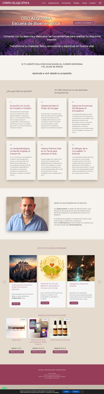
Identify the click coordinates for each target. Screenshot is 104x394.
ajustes (57, 392)
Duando (67, 387)
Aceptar (66, 391)
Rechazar (75, 391)
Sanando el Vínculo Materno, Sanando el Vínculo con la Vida (50, 286)
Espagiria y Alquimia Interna (79, 285)
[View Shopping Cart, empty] (100, 3)
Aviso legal (41, 369)
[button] (84, 23)
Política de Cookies (61, 369)
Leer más (16, 303)
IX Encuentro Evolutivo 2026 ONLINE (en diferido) (22, 287)
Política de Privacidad (49, 369)
